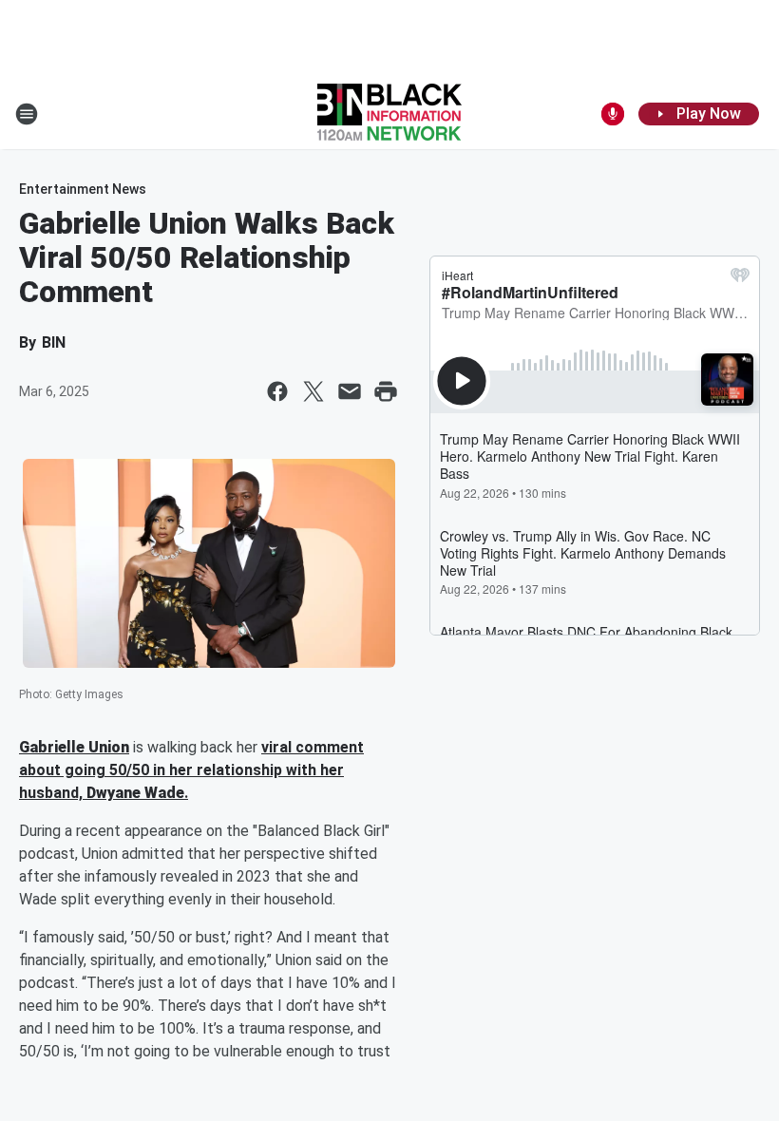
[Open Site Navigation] (26, 114)
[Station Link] (389, 114)
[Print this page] (385, 391)
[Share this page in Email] (349, 391)
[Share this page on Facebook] (277, 391)
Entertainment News (82, 189)
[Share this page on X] (313, 391)
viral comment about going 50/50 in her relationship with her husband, (191, 770)
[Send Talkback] (612, 114)
